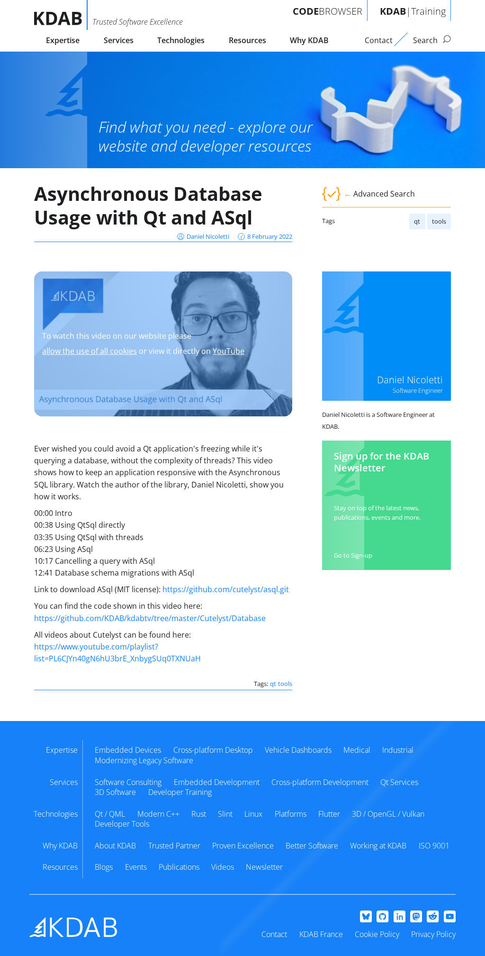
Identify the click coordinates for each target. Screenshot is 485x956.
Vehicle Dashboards (298, 750)
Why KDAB (309, 40)
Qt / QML (110, 814)
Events (136, 867)
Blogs (104, 867)
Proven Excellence (243, 845)
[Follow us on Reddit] (433, 917)
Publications (179, 867)
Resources (247, 40)
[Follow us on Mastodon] (416, 917)
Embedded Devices (128, 750)
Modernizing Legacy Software (144, 760)
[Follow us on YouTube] (450, 917)
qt (417, 221)
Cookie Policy (377, 934)
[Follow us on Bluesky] (366, 917)
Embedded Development (217, 782)
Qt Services (399, 782)
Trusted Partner (174, 845)
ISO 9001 (434, 845)
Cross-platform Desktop (213, 750)
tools (439, 221)
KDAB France (321, 934)
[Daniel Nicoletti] (386, 335)
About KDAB (115, 845)
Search (426, 40)
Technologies (181, 40)
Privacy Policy (433, 934)
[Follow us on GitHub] (382, 917)
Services (119, 40)
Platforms (290, 814)
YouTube (228, 351)
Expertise (63, 40)
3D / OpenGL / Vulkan (388, 814)
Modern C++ (158, 814)
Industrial (397, 750)
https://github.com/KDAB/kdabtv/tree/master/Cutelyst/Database (150, 618)
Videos (222, 867)
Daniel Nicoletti (208, 236)
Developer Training (180, 792)
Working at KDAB (378, 845)
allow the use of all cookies (89, 351)
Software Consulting (128, 782)
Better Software (312, 845)
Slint (225, 814)
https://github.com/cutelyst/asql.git (225, 589)
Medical (356, 750)
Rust (198, 814)
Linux (253, 814)
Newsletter (264, 867)
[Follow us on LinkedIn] (399, 917)
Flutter (329, 814)
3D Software (115, 792)
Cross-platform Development (319, 782)
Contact (274, 934)
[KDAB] (61, 15)
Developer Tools (122, 824)
